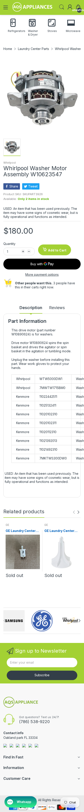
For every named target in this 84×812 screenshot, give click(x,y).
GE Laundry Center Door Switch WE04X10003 (21, 531)
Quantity (9, 244)
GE (7, 525)
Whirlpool (9, 162)
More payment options (42, 274)
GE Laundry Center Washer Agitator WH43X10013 (59, 531)
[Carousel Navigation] (76, 512)
